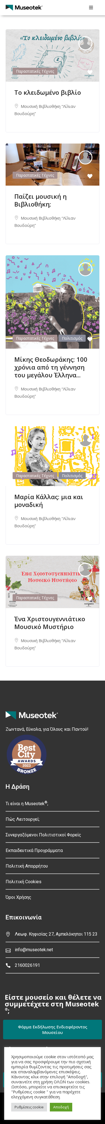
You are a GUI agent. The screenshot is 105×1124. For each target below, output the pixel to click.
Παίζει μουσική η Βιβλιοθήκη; (40, 200)
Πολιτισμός (72, 338)
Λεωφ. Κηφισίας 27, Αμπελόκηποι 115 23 (56, 934)
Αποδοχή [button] (61, 1107)
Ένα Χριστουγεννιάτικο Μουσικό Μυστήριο (49, 623)
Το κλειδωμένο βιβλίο (47, 92)
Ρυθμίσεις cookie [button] (29, 1107)
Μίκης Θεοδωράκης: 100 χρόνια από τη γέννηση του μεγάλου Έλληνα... (50, 367)
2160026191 (27, 965)
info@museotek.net (34, 949)
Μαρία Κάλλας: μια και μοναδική (48, 500)
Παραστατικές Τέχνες (35, 71)
